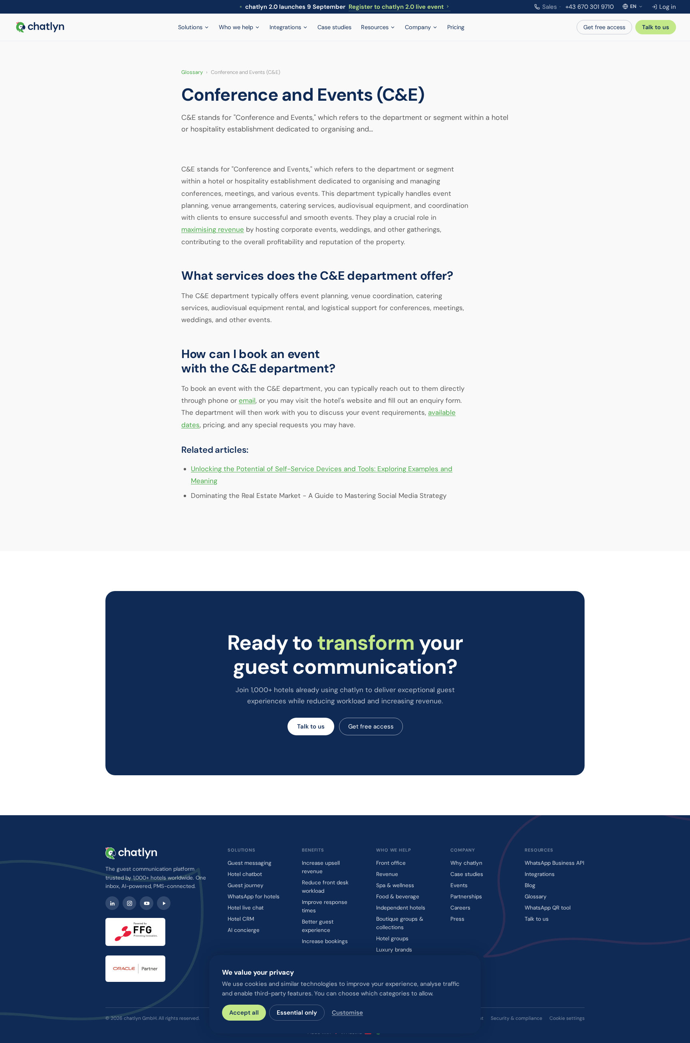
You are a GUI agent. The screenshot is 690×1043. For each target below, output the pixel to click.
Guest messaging (250, 863)
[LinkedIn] (112, 903)
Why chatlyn (466, 863)
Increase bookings (325, 941)
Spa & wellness (395, 885)
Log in (667, 7)
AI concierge (244, 930)
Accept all (244, 1013)
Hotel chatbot (245, 874)
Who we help (236, 27)
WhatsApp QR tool (548, 907)
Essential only (297, 1013)
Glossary (192, 72)
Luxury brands (394, 949)
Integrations (285, 27)
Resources (375, 27)
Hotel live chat (246, 907)
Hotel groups (392, 938)
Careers (460, 907)
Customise (347, 1013)
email (247, 400)
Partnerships (466, 896)
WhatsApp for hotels (254, 896)
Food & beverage (397, 896)
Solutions (190, 27)
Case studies (334, 27)
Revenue (387, 874)
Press (457, 919)
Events (459, 885)
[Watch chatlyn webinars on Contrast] (164, 903)
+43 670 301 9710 (578, 7)
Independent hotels (400, 907)
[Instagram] (129, 903)
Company (418, 27)
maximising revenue (212, 229)
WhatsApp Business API (554, 863)
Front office (391, 863)
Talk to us (655, 27)
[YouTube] (146, 903)
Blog (530, 885)
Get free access (604, 27)
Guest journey (246, 885)
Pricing (455, 27)
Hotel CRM (241, 919)
